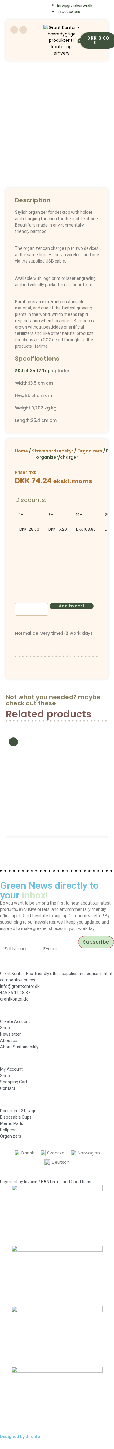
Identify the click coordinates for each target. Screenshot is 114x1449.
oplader (61, 371)
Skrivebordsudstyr (52, 451)
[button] (12, 785)
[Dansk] (19, 5)
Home (21, 451)
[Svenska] (31, 5)
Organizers (89, 451)
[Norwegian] (43, 5)
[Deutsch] (31, 13)
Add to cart (72, 606)
